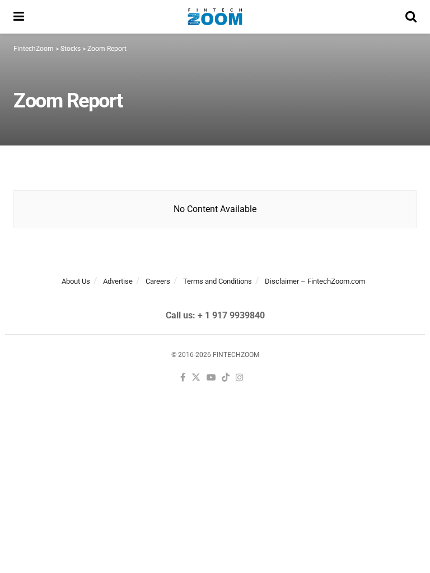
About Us (76, 281)
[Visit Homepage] (214, 17)
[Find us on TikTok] (226, 378)
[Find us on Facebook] (182, 378)
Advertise (118, 281)
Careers (158, 281)
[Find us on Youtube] (211, 378)
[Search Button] (411, 17)
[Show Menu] (18, 17)
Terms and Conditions (217, 281)
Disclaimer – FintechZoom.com (315, 281)
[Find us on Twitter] (195, 378)
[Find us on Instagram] (240, 378)
